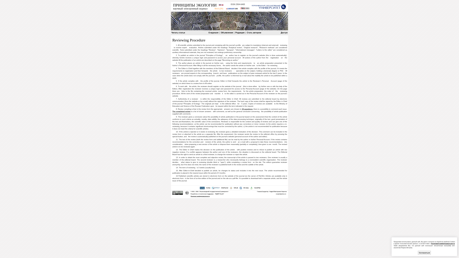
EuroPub (257, 188)
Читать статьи (178, 33)
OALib (236, 188)
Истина (246, 188)
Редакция (239, 33)
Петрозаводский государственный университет (213, 191)
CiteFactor (224, 188)
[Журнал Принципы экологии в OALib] (231, 188)
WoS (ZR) (219, 9)
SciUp (208, 188)
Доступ (284, 33)
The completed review (181, 111)
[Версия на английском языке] (222, 5)
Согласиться (424, 253)
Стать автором (254, 33)
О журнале (213, 33)
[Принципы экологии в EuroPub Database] (251, 188)
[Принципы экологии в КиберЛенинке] (244, 9)
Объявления (227, 33)
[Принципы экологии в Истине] (240, 188)
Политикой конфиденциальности (443, 244)
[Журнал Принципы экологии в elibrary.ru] (232, 9)
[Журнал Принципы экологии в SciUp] (202, 188)
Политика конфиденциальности (200, 196)
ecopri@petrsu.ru (281, 194)
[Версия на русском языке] (220, 5)
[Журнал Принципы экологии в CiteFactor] (216, 188)
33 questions (247, 109)
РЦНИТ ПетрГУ (219, 194)
